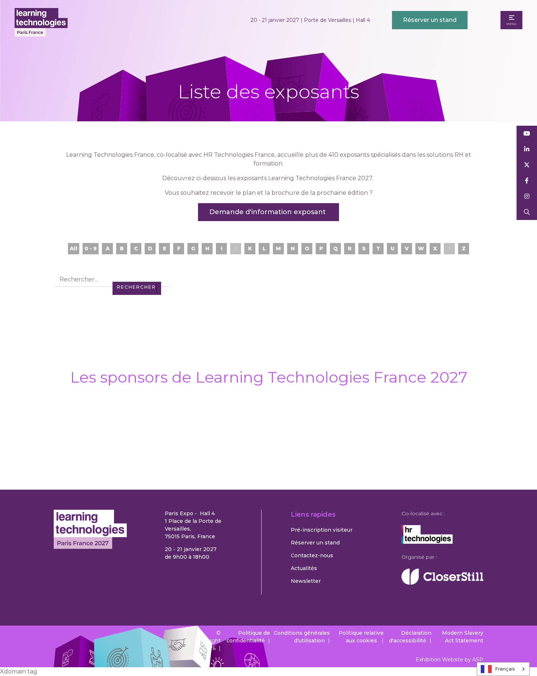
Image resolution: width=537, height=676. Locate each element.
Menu (511, 24)
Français (505, 669)
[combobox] (503, 669)
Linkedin (527, 149)
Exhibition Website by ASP (449, 659)
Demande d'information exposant (268, 212)
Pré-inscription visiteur (322, 530)
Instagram (527, 196)
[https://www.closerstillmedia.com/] (442, 583)
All (73, 248)
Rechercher (527, 212)
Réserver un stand (430, 19)
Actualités (304, 568)
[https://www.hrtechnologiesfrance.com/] (427, 542)
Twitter (527, 165)
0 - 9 (90, 248)
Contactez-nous (312, 555)
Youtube (527, 133)
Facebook (527, 181)
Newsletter (306, 581)
